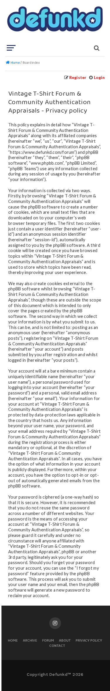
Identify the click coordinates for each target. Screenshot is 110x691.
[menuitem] (97, 77)
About (65, 641)
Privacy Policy (89, 641)
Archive (30, 641)
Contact (57, 646)
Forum (48, 641)
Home (13, 641)
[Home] (54, 22)
